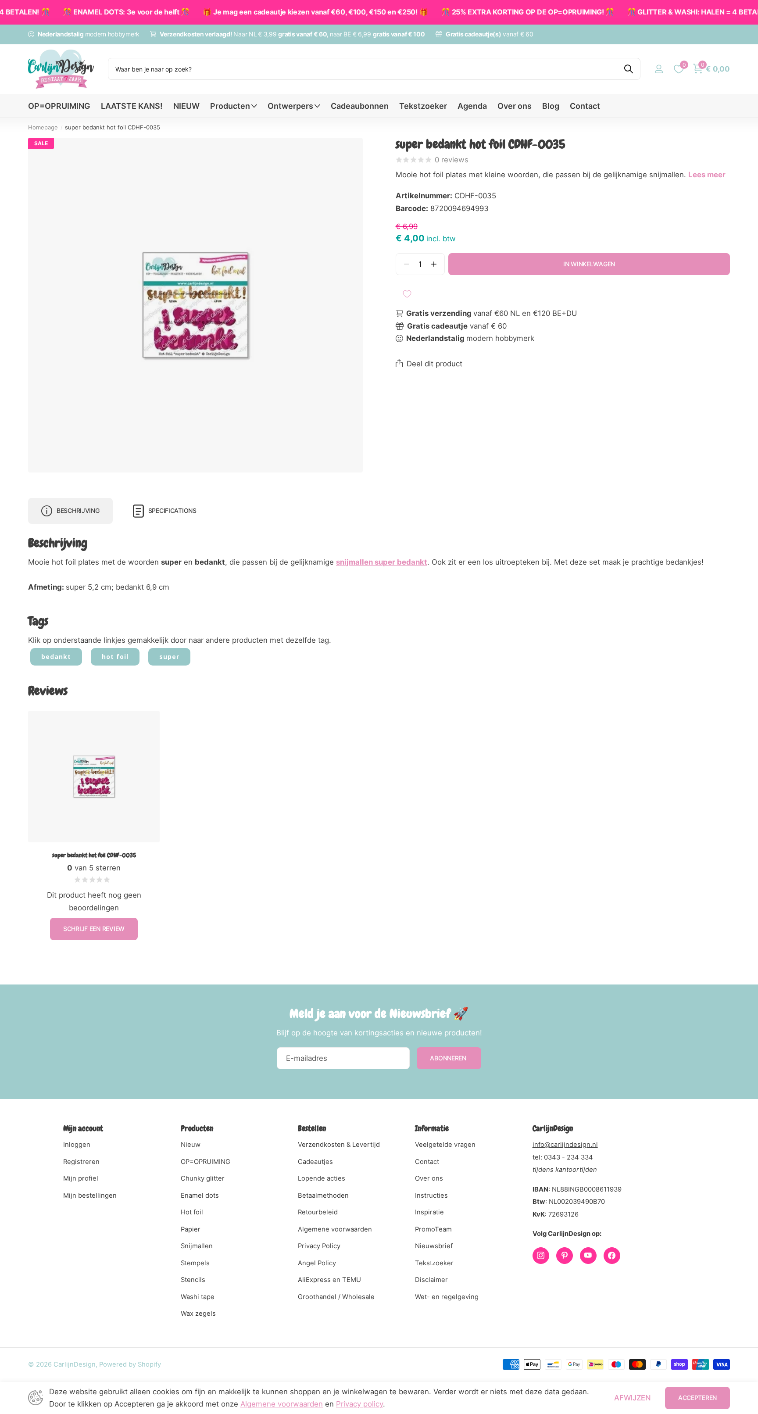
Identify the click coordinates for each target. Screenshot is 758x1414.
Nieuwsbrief (434, 1246)
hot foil (115, 656)
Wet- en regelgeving (447, 1297)
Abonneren (449, 1058)
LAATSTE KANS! (132, 106)
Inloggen (76, 1145)
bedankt (56, 656)
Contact (585, 106)
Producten (230, 106)
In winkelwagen (589, 264)
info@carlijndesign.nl (565, 1145)
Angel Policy (317, 1263)
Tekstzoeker (423, 106)
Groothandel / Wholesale (336, 1297)
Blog (550, 106)
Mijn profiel (80, 1178)
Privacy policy (359, 1404)
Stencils (193, 1280)
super (169, 656)
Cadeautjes (315, 1162)
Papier (190, 1229)
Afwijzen (632, 1397)
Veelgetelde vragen (445, 1145)
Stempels (195, 1263)
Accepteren (697, 1397)
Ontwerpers (290, 106)
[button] (434, 264)
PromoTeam (433, 1229)
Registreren (81, 1162)
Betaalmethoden (323, 1195)
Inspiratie (429, 1212)
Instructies (431, 1195)
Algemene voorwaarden (335, 1229)
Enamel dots (200, 1195)
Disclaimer (431, 1280)
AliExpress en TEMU (329, 1280)
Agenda (472, 106)
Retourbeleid (318, 1212)
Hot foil (192, 1212)
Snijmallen (197, 1246)
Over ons (514, 106)
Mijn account (83, 1128)
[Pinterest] (564, 1255)
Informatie (432, 1128)
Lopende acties (321, 1178)
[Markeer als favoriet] (407, 294)
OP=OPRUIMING (59, 106)
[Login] (658, 69)
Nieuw (190, 1145)
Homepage (43, 127)
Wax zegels (198, 1313)
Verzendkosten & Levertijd (339, 1145)
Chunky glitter (203, 1178)
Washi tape (198, 1297)
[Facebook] (612, 1255)
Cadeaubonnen (360, 106)
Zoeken (628, 69)
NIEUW (186, 106)
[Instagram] (541, 1255)
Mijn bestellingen (90, 1195)
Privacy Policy (319, 1246)
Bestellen (312, 1128)
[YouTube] (588, 1255)
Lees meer (707, 174)
